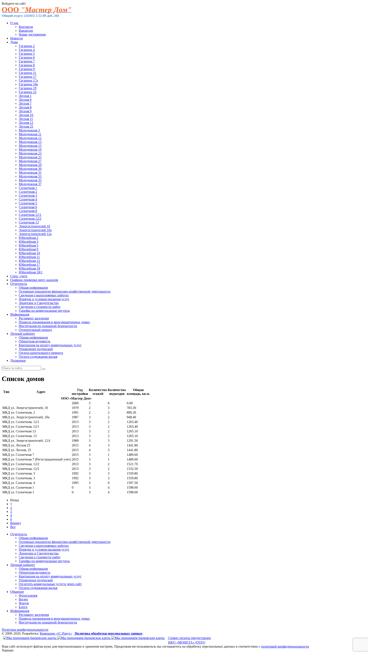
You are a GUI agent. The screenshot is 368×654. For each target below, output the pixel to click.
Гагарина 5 (27, 53)
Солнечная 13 (29, 222)
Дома (14, 42)
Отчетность (18, 284)
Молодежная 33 (30, 176)
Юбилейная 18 (29, 268)
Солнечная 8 (28, 211)
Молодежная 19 (30, 149)
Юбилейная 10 (29, 253)
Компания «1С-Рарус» (56, 633)
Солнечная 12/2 (30, 218)
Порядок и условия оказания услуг (44, 299)
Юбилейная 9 (28, 249)
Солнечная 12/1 (30, 215)
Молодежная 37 (30, 184)
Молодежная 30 (30, 168)
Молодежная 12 (30, 138)
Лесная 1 (25, 96)
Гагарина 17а (28, 80)
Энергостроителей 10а (35, 230)
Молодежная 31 (30, 172)
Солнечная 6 (28, 207)
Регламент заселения (34, 318)
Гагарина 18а (28, 84)
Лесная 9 (25, 111)
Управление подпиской (36, 349)
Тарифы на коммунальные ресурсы (44, 310)
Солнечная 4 (28, 199)
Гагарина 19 (27, 88)
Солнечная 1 (28, 188)
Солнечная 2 (28, 191)
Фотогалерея (28, 595)
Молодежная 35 (30, 180)
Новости (16, 38)
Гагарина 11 (27, 73)
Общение (17, 591)
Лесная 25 (26, 126)
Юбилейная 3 (28, 241)
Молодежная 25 (30, 157)
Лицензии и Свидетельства (39, 303)
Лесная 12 (26, 122)
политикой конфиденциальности (285, 646)
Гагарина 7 (27, 61)
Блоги (23, 607)
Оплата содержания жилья (38, 356)
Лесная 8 (25, 107)
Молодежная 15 (30, 145)
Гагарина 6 (27, 57)
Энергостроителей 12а (35, 234)
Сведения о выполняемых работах (44, 295)
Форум (24, 603)
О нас (14, 23)
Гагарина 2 (27, 46)
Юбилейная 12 (29, 261)
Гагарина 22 (27, 92)
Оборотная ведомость (34, 341)
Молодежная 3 (29, 130)
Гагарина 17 (27, 76)
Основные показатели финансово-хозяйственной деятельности (65, 291)
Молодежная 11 (30, 134)
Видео (23, 599)
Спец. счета (18, 276)
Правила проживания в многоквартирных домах (54, 322)
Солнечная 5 (28, 203)
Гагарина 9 (27, 69)
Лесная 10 (26, 115)
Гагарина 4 (27, 50)
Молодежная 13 (30, 142)
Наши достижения (32, 34)
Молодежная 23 (30, 153)
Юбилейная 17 (29, 264)
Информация (19, 314)
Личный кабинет (22, 333)
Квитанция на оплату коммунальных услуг (50, 345)
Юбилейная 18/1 (31, 272)
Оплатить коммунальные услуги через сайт (50, 584)
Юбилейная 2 (28, 238)
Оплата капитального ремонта (41, 353)
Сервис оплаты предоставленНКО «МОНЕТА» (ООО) (189, 640)
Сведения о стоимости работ (39, 307)
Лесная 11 (26, 119)
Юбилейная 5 (28, 245)
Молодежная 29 (30, 165)
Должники (18, 360)
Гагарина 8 (27, 65)
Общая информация (33, 287)
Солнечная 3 (28, 195)
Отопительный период (35, 330)
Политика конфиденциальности (25, 629)
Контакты (26, 27)
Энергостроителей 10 (34, 226)
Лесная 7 (25, 103)
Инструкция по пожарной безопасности (48, 326)
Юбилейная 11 (29, 257)
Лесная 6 (25, 99)
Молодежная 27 (30, 161)
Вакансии (26, 30)
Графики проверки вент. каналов (34, 280)
